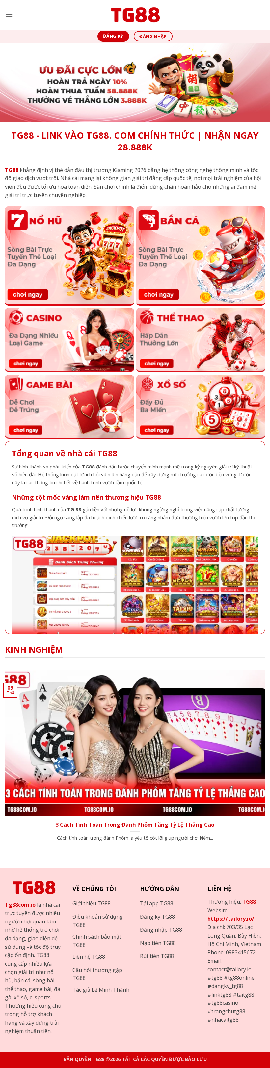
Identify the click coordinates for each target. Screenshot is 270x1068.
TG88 (249, 901)
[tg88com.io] (135, 15)
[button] (9, 15)
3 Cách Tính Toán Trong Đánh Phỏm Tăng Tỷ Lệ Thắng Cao (135, 824)
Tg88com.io (20, 904)
